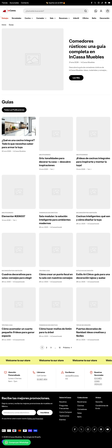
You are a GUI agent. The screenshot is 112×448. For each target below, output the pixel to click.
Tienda (5, 3)
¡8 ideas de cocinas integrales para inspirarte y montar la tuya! (93, 162)
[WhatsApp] (95, 11)
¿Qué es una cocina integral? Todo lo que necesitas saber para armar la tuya (18, 144)
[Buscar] (85, 11)
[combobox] (56, 11)
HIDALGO (98, 384)
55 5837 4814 (42, 379)
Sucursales (14, 3)
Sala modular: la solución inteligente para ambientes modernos (55, 220)
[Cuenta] (101, 11)
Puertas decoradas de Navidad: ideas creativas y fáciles (91, 332)
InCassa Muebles (15, 437)
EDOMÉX (98, 378)
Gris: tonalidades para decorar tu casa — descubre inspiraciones (55, 162)
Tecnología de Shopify (32, 437)
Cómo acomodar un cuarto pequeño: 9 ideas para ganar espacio (18, 332)
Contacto (25, 3)
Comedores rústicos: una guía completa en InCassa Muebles (87, 49)
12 (59, 347)
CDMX (97, 381)
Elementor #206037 (13, 216)
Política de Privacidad (35, 419)
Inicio (4, 25)
